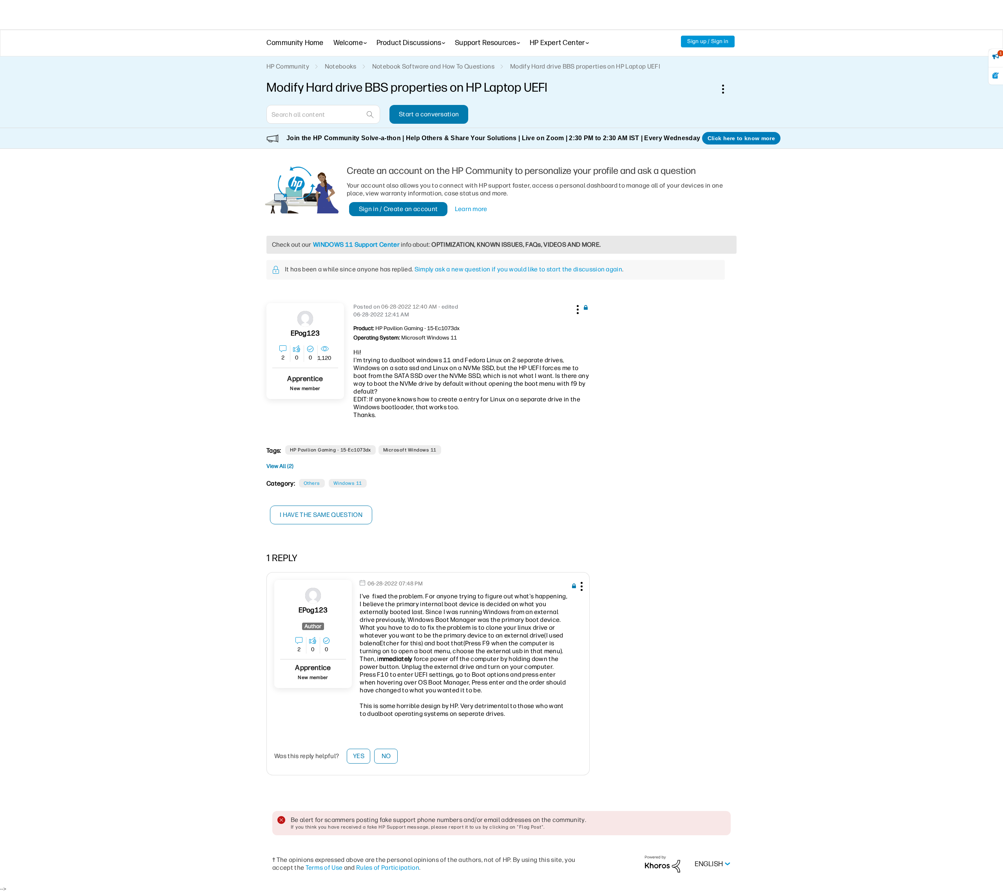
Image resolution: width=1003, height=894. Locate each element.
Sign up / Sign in (707, 41)
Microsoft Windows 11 (409, 450)
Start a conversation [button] (429, 114)
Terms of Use (324, 867)
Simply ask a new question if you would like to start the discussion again (518, 269)
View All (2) (279, 466)
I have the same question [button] (321, 514)
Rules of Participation (387, 867)
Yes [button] (358, 756)
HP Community (287, 66)
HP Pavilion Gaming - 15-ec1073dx (330, 450)
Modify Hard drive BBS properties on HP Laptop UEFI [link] (585, 66)
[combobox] (323, 114)
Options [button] (727, 89)
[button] (577, 308)
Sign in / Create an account (398, 209)
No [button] (386, 756)
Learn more (471, 209)
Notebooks (341, 66)
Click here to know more (741, 138)
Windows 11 (347, 483)
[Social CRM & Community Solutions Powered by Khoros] (662, 863)
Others (312, 483)
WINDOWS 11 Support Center (356, 244)
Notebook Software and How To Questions (433, 66)
